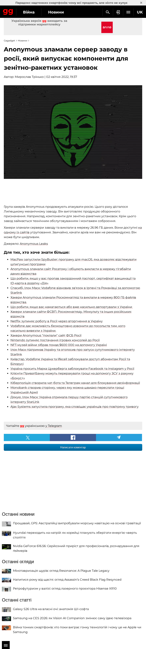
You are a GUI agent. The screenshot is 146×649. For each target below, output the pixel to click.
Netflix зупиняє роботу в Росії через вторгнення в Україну (56, 321)
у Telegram (53, 426)
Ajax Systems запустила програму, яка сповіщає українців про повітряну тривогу (74, 406)
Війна (29, 12)
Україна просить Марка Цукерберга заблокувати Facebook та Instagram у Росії (72, 368)
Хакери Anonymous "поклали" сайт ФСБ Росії (45, 335)
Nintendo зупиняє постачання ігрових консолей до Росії (55, 340)
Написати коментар (73, 447)
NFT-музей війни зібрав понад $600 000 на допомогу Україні (58, 345)
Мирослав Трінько (29, 77)
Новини (56, 12)
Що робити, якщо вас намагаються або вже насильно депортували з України (71, 307)
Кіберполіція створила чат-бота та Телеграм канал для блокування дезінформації (75, 383)
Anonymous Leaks (34, 244)
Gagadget (8, 11)
